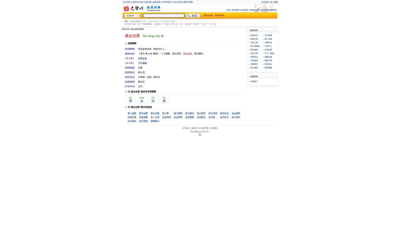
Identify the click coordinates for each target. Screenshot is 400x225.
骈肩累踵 (268, 68)
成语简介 (254, 81)
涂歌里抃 (254, 64)
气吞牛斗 (268, 46)
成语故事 (264, 10)
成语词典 (156, 2)
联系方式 (195, 128)
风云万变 (254, 53)
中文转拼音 (166, 2)
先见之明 (254, 43)
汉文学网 (126, 2)
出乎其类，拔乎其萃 (218, 117)
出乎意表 (143, 121)
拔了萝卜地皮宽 (170, 113)
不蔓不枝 (268, 43)
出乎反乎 (224, 117)
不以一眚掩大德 (271, 53)
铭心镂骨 (254, 68)
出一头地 (155, 117)
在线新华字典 (137, 2)
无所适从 (268, 64)
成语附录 (273, 10)
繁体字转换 (188, 2)
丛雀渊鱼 (143, 117)
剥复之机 (254, 39)
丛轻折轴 (132, 117)
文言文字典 (177, 2)
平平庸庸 (142, 63)
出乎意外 (236, 117)
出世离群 (189, 117)
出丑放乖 (178, 117)
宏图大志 (254, 35)
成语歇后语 (254, 10)
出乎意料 (132, 121)
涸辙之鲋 (268, 57)
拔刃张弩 (212, 113)
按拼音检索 (208, 15)
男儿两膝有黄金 (257, 46)
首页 (228, 10)
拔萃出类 (142, 58)
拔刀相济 (201, 113)
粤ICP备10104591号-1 (200, 132)
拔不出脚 (143, 113)
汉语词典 (148, 2)
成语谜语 (244, 10)
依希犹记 (254, 57)
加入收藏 (274, 2)
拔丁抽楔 (132, 113)
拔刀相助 (178, 113)
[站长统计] (200, 135)
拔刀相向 (189, 113)
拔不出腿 (155, 113)
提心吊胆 (268, 39)
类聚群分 (155, 121)
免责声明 (204, 128)
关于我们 (186, 128)
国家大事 (268, 61)
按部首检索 (219, 15)
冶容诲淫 (254, 61)
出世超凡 (201, 117)
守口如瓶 (268, 35)
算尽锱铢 (254, 50)
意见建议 (214, 128)
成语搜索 (235, 10)
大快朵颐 (268, 50)
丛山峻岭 (236, 113)
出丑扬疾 (166, 117)
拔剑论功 (224, 113)
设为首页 (265, 2)
